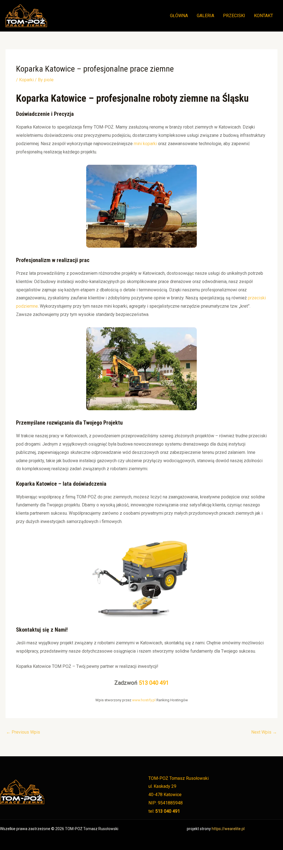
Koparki (26, 79)
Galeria (205, 15)
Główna (179, 15)
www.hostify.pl (144, 700)
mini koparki (146, 143)
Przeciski (234, 15)
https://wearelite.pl (228, 829)
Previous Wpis (23, 732)
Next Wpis (264, 732)
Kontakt (263, 15)
